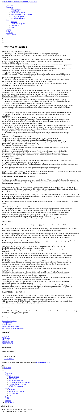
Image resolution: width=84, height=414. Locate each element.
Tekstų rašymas (7, 323)
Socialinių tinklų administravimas (13, 328)
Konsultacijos (6, 324)
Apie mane (5, 336)
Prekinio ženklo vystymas (10, 326)
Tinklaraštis (6, 338)
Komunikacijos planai (9, 321)
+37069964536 (9, 359)
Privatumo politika (8, 343)
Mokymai (5, 340)
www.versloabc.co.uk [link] (43, 362)
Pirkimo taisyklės (7, 342)
